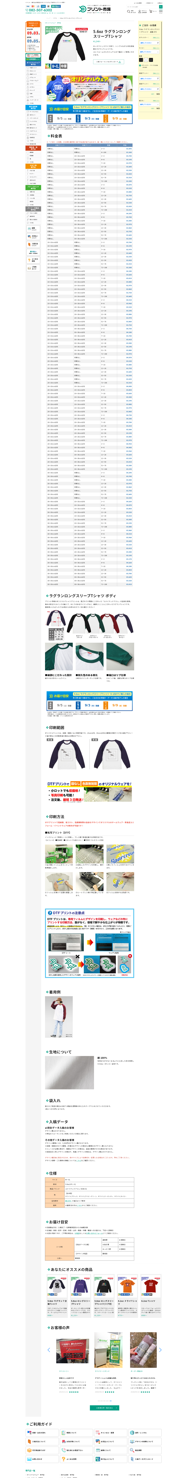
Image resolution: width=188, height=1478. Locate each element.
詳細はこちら (156, 37)
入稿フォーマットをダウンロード (107, 62)
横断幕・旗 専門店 (101, 1475)
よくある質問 (138, 3)
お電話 (77, 1233)
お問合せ (160, 3)
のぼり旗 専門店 (135, 1475)
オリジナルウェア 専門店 (53, 23)
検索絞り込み (133, 11)
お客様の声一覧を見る (104, 1408)
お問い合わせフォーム (94, 1233)
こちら (78, 1160)
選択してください (146, 43)
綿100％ (68, 1201)
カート (155, 11)
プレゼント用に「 (98, 1382)
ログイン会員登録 (144, 11)
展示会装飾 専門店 (67, 1475)
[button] (49, 1350)
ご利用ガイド (149, 3)
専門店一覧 (30, 1471)
